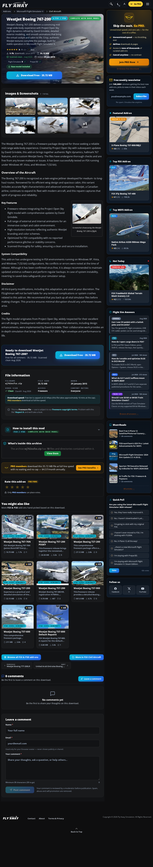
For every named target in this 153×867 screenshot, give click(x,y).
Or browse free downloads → (129, 69)
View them (52, 453)
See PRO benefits (87, 467)
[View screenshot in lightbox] (98, 78)
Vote (114, 570)
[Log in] (124, 4)
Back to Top (76, 831)
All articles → (129, 489)
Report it (19, 412)
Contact (31, 818)
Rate (33, 50)
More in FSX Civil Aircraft (88, 657)
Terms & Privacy (56, 818)
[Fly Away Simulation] (15, 4)
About (42, 818)
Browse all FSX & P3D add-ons (22, 657)
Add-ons (7, 11)
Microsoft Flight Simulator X (30, 11)
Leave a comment (92, 678)
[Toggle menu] (148, 4)
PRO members (14, 400)
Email (9, 738)
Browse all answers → (129, 414)
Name (9, 725)
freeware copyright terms (64, 409)
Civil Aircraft (55, 11)
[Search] (111, 4)
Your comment (14, 754)
